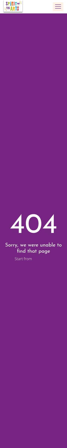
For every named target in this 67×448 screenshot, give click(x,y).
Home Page (42, 258)
